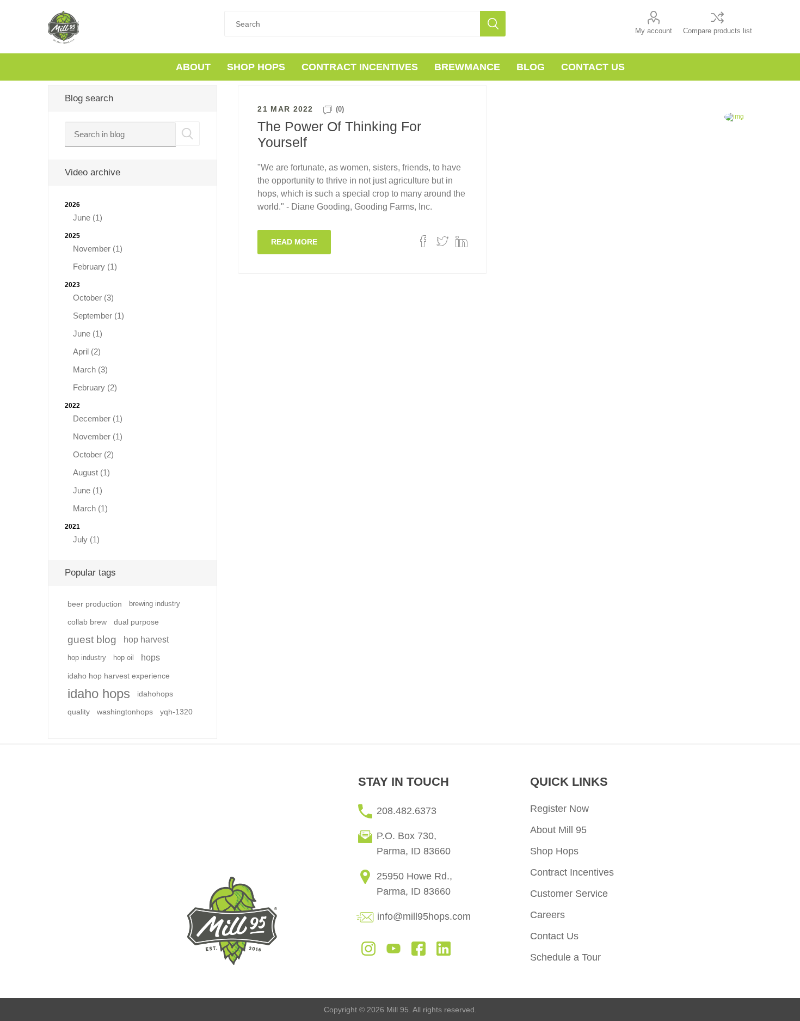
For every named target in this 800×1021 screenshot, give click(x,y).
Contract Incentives (572, 872)
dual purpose (136, 622)
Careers (547, 914)
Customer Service (569, 893)
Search (493, 23)
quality (78, 711)
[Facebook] (418, 948)
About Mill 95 (558, 829)
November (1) (97, 248)
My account (653, 31)
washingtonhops (125, 711)
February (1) (95, 266)
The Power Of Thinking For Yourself (339, 134)
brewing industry (154, 604)
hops (150, 657)
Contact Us (554, 936)
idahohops (155, 693)
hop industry (86, 657)
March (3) (90, 369)
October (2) (93, 454)
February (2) (95, 387)
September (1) (98, 315)
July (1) (86, 539)
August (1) (91, 472)
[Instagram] (368, 948)
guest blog (91, 639)
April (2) (87, 351)
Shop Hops (554, 851)
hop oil (123, 657)
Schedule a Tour (565, 957)
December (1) (97, 418)
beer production (94, 604)
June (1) (87, 217)
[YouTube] (393, 948)
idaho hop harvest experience (118, 675)
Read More (294, 241)
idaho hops (98, 693)
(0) (340, 109)
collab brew (87, 622)
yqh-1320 (176, 711)
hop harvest (146, 639)
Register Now (559, 808)
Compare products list (717, 31)
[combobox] (120, 134)
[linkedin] (443, 948)
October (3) (93, 297)
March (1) (90, 508)
